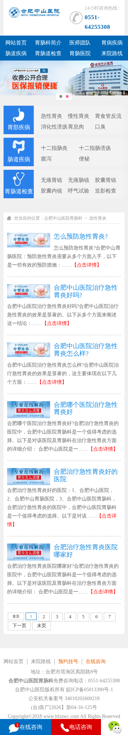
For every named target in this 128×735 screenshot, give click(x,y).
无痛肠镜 (78, 180)
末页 (41, 625)
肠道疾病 (16, 53)
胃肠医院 (80, 53)
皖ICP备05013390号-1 (89, 689)
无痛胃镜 (51, 180)
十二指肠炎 (54, 148)
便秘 (84, 159)
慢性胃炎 (78, 116)
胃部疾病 (18, 127)
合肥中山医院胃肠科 (63, 218)
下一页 (19, 625)
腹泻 (46, 159)
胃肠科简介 (48, 43)
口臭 (100, 127)
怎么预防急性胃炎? (81, 236)
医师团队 (80, 43)
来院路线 (112, 53)
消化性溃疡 (54, 127)
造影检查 (105, 191)
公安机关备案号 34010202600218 (64, 698)
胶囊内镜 (51, 191)
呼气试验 (78, 191)
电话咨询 (80, 727)
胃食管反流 (108, 116)
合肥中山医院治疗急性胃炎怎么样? (86, 349)
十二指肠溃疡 (95, 148)
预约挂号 (68, 661)
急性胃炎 (51, 116)
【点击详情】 (87, 265)
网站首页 (16, 43)
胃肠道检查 (48, 53)
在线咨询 (96, 661)
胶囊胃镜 (105, 180)
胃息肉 (76, 127)
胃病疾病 (112, 43)
